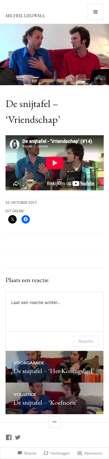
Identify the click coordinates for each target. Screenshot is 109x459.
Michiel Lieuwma (25, 15)
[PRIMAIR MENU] (95, 12)
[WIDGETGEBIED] (55, 422)
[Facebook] (9, 437)
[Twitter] (18, 437)
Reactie (86, 341)
